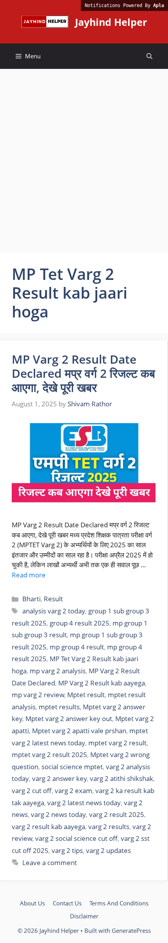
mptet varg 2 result (117, 742)
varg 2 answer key (59, 778)
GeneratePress (131, 930)
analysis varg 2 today (53, 610)
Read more (29, 574)
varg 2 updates (108, 850)
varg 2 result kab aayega (48, 826)
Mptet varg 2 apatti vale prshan (79, 730)
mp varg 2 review (38, 694)
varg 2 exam (73, 790)
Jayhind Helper (111, 22)
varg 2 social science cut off (76, 838)
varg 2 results (108, 826)
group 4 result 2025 (79, 622)
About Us (32, 903)
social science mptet (72, 766)
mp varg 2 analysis (58, 670)
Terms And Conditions (118, 903)
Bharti (31, 598)
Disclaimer (84, 916)
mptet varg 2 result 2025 (49, 754)
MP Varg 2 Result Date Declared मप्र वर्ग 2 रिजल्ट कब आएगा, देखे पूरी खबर (83, 373)
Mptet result (86, 694)
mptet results (59, 706)
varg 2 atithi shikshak (121, 778)
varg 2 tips (67, 850)
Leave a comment (49, 862)
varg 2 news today (58, 814)
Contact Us (67, 903)
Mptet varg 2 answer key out (68, 718)
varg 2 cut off (32, 790)
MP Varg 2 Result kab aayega (101, 682)
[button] (149, 56)
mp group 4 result (77, 646)
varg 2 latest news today (84, 802)
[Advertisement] (84, 157)
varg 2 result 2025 (116, 814)
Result (53, 598)
